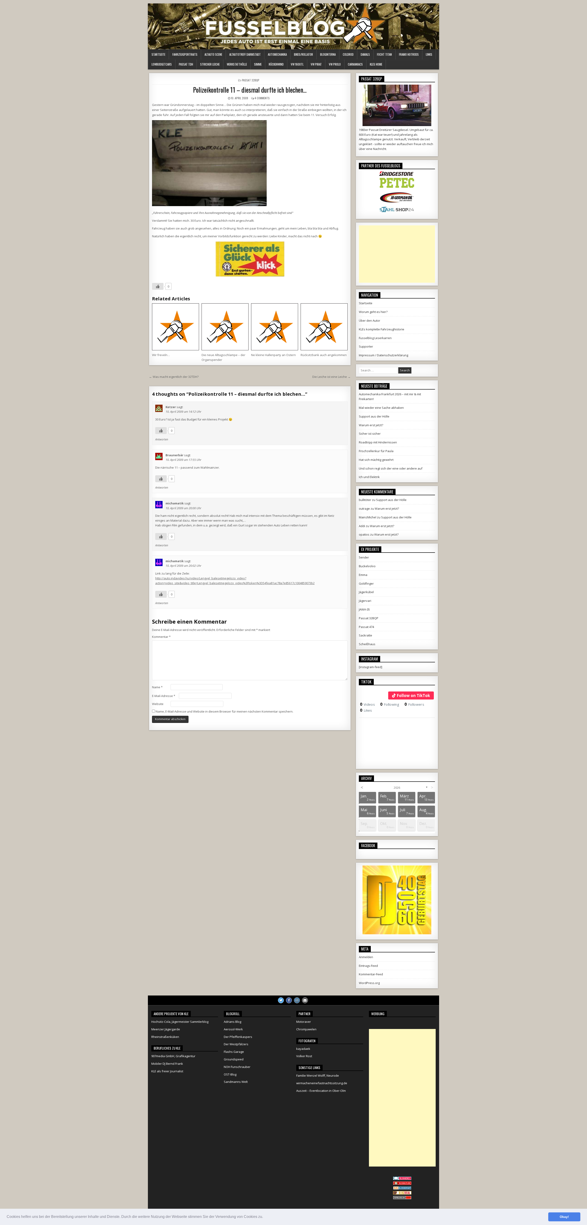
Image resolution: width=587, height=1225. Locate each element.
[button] (264, 1217)
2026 (397, 787)
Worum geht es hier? (373, 312)
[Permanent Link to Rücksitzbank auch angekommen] (324, 326)
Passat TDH (186, 64)
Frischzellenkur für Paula (376, 451)
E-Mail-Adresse (163, 696)
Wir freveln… (161, 355)
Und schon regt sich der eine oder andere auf (390, 468)
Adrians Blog (232, 1022)
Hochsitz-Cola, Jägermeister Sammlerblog (179, 1022)
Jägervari (365, 601)
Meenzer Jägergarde (165, 1029)
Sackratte (365, 635)
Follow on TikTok (413, 695)
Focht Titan (384, 54)
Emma (363, 575)
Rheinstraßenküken (165, 1037)
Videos (367, 704)
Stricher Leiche (210, 64)
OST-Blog (230, 1074)
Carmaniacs (355, 64)
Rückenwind (276, 64)
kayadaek (303, 1049)
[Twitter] (281, 1000)
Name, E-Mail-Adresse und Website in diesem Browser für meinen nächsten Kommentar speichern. (224, 711)
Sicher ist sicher (370, 433)
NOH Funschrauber (237, 1067)
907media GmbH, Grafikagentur (173, 1056)
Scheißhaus (367, 644)
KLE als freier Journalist (167, 1071)
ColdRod (348, 54)
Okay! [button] (564, 1217)
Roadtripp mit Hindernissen (378, 442)
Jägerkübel (366, 592)
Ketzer (171, 407)
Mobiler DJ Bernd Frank (167, 1064)
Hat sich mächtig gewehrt (376, 460)
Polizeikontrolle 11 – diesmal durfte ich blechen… (250, 89)
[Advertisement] (397, 254)
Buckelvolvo (367, 566)
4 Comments (262, 98)
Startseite (158, 54)
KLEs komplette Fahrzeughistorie (381, 329)
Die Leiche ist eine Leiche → (331, 377)
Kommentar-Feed (371, 974)
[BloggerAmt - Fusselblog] (402, 1184)
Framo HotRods (409, 54)
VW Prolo (335, 64)
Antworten (161, 439)
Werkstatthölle (237, 64)
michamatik (175, 503)
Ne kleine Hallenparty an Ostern (273, 355)
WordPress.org (369, 983)
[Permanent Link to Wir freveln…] (175, 326)
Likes (366, 710)
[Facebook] (289, 1000)
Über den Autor (369, 320)
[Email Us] (305, 1000)
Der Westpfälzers (236, 1044)
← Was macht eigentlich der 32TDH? (174, 377)
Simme (258, 64)
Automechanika (277, 54)
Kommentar (161, 637)
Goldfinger (366, 583)
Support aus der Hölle (374, 416)
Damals (365, 54)
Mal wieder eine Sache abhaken (381, 408)
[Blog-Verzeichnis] (402, 1179)
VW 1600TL (297, 64)
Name (157, 687)
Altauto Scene (213, 54)
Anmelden (366, 957)
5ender (364, 557)
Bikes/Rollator (303, 54)
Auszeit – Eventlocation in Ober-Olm (321, 1091)
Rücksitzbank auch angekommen (324, 355)
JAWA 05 (364, 609)
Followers (414, 704)
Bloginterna (328, 54)
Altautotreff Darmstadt (245, 54)
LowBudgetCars (162, 64)
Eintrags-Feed (368, 966)
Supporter (366, 346)
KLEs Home (376, 64)
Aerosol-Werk (233, 1029)
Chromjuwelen (306, 1029)
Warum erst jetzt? (371, 425)
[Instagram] (297, 1000)
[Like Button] (157, 286)
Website (157, 704)
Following (389, 704)
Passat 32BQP (250, 80)
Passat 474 (366, 627)
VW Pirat (316, 64)
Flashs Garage (234, 1052)
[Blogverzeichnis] (402, 1188)
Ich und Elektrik (369, 477)
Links (429, 54)
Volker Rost (304, 1056)
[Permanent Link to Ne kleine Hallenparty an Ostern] (274, 326)
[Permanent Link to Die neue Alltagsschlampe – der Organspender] (225, 326)
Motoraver (303, 1022)
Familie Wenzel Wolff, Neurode (317, 1075)
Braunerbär (174, 455)
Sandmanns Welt (236, 1082)
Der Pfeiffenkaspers (238, 1037)
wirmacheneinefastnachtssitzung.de (321, 1083)
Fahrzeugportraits (184, 54)
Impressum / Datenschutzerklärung (383, 355)
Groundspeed (234, 1059)
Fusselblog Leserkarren (375, 338)
